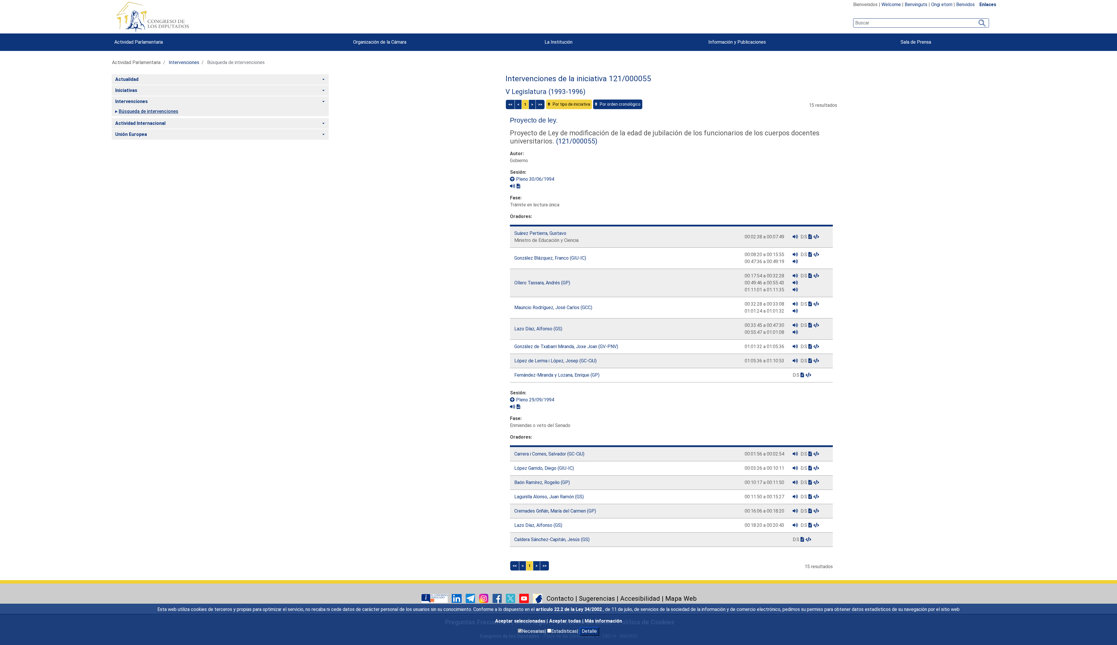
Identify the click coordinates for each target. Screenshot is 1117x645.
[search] (921, 23)
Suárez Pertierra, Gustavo (540, 233)
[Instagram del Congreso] (484, 598)
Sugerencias (597, 598)
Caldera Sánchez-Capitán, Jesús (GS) (552, 539)
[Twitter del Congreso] (511, 598)
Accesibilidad (640, 598)
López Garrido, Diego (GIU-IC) (544, 468)
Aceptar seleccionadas (521, 621)
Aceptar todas (565, 621)
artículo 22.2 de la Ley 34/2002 (569, 609)
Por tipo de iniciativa (571, 104)
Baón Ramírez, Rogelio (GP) (542, 482)
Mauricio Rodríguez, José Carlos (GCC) (553, 307)
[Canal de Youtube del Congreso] (524, 598)
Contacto (560, 598)
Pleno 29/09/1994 (535, 400)
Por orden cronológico (620, 104)
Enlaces (987, 4)
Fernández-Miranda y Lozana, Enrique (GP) (557, 375)
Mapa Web (681, 598)
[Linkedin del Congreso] (457, 598)
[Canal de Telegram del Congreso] (471, 598)
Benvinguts (916, 4)
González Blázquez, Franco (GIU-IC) (550, 258)
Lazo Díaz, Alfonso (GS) (538, 329)
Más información (603, 621)
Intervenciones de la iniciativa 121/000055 (578, 78)
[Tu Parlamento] (435, 598)
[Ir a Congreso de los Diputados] (152, 17)
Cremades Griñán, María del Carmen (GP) (555, 511)
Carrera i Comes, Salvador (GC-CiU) (549, 454)
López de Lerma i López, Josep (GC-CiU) (555, 361)
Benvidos (965, 4)
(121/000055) (575, 141)
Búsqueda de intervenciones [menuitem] (148, 111)
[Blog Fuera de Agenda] (537, 598)
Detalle (589, 631)
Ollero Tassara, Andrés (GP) (542, 283)
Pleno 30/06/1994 (535, 179)
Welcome (891, 4)
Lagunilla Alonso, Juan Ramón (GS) (549, 496)
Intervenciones (184, 62)
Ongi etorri (941, 4)
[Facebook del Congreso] (497, 598)
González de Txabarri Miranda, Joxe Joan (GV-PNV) (566, 346)
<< (510, 104)
